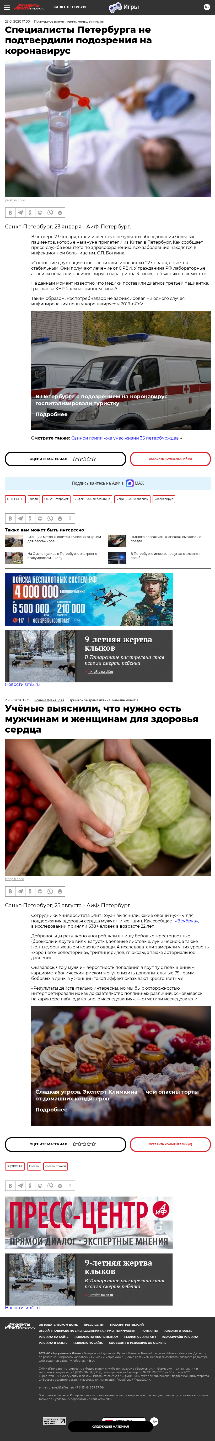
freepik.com (14, 879)
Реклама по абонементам (96, 1337)
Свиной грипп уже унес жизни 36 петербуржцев (125, 438)
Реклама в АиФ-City (140, 1337)
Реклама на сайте (53, 1337)
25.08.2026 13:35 (17, 700)
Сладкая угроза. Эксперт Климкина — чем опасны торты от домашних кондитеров (117, 1095)
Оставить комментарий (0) (170, 459)
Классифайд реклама (180, 1337)
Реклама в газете (178, 1331)
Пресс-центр (94, 1325)
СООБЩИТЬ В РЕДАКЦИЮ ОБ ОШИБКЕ (137, 1343)
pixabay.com (15, 200)
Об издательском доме (58, 1325)
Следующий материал (110, 1426)
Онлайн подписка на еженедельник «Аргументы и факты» (87, 1331)
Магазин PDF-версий (127, 1325)
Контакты (150, 1331)
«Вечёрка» (186, 920)
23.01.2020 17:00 (17, 21)
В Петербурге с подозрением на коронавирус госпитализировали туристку (101, 399)
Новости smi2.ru (22, 684)
